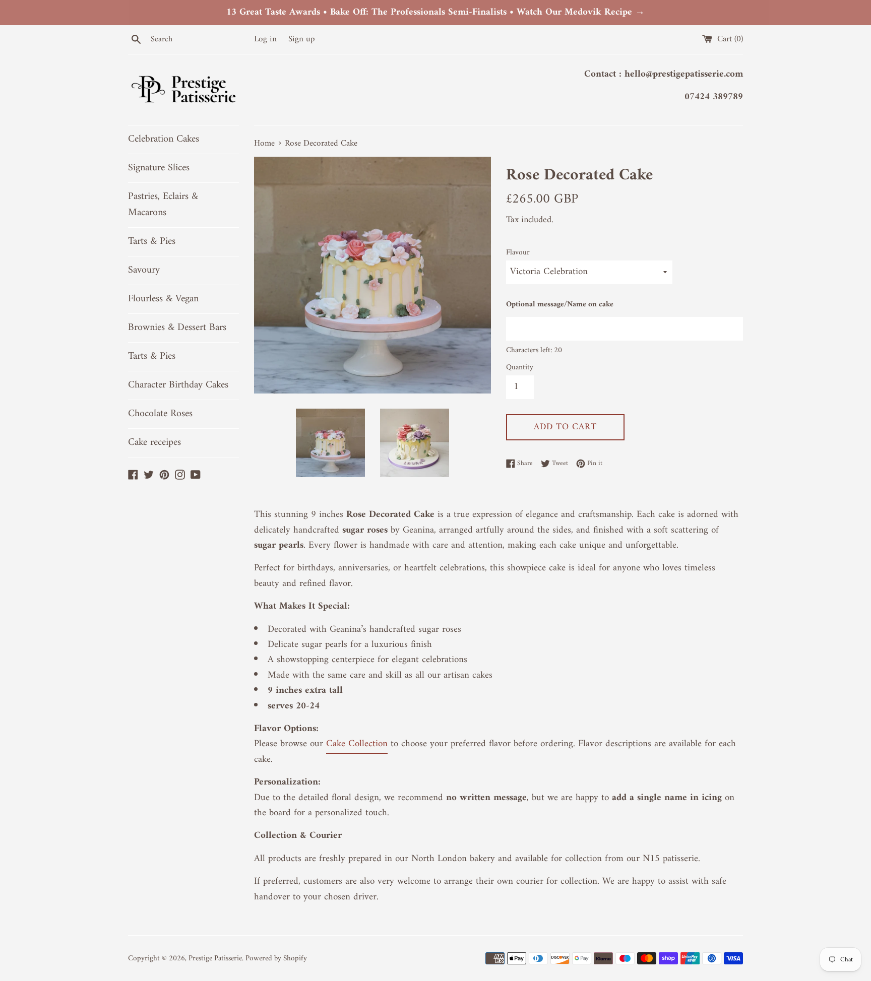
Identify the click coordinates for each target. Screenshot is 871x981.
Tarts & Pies (151, 241)
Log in (265, 39)
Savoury (144, 270)
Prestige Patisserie (215, 958)
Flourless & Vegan (163, 299)
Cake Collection (357, 744)
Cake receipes (154, 442)
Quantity (519, 368)
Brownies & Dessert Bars (177, 328)
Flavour (518, 253)
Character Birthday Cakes (178, 385)
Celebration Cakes (163, 139)
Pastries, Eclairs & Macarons (163, 205)
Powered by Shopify (276, 958)
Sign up (301, 39)
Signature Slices (159, 168)
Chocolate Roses (160, 414)
